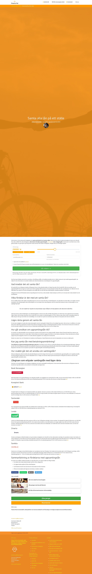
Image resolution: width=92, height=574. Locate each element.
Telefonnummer (51, 254)
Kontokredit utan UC (54, 558)
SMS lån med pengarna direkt (58, 2)
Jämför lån (34, 561)
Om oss (77, 2)
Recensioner (46, 503)
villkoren (27, 261)
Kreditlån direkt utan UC (54, 560)
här (66, 379)
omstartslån (50, 241)
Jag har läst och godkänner (21, 261)
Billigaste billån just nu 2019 (55, 544)
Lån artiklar (34, 548)
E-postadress (16, 254)
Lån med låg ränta (53, 565)
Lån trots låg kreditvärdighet (55, 572)
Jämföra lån (46, 2)
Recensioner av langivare (37, 546)
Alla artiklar (18, 6)
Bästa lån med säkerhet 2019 (55, 548)
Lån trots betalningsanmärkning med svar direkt (55, 569)
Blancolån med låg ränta (54, 546)
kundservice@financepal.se (17, 518)
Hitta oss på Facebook (16, 528)
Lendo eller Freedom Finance (56, 563)
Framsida (13, 6)
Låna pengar (46, 498)
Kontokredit (69, 2)
